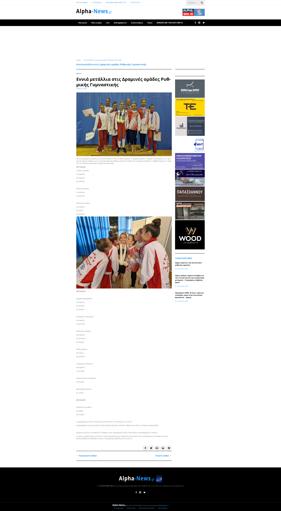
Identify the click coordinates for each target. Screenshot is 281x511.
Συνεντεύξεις (137, 23)
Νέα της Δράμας (81, 2)
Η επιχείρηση (96, 2)
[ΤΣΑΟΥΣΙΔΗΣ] (190, 115)
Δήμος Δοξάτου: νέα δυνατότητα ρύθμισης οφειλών (188, 264)
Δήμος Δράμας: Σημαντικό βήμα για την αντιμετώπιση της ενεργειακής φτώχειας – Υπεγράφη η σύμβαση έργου (189, 278)
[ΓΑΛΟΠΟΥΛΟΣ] (190, 168)
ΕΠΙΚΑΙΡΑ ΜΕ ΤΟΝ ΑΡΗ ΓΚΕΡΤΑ (170, 23)
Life (108, 23)
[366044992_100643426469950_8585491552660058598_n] (190, 249)
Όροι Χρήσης (162, 508)
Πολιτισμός (96, 23)
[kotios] (190, 97)
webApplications (163, 505)
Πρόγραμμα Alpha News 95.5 (116, 2)
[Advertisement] (140, 42)
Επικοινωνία (135, 2)
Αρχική (78, 60)
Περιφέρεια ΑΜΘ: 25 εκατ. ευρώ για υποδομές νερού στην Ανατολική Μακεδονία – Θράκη (189, 295)
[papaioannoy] (190, 200)
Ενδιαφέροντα (120, 23)
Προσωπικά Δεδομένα (147, 508)
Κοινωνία (82, 23)
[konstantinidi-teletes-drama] (190, 185)
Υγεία (149, 23)
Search (202, 2)
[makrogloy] (190, 219)
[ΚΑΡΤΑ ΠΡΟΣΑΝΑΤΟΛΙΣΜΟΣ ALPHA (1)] (190, 135)
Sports (78, 73)
